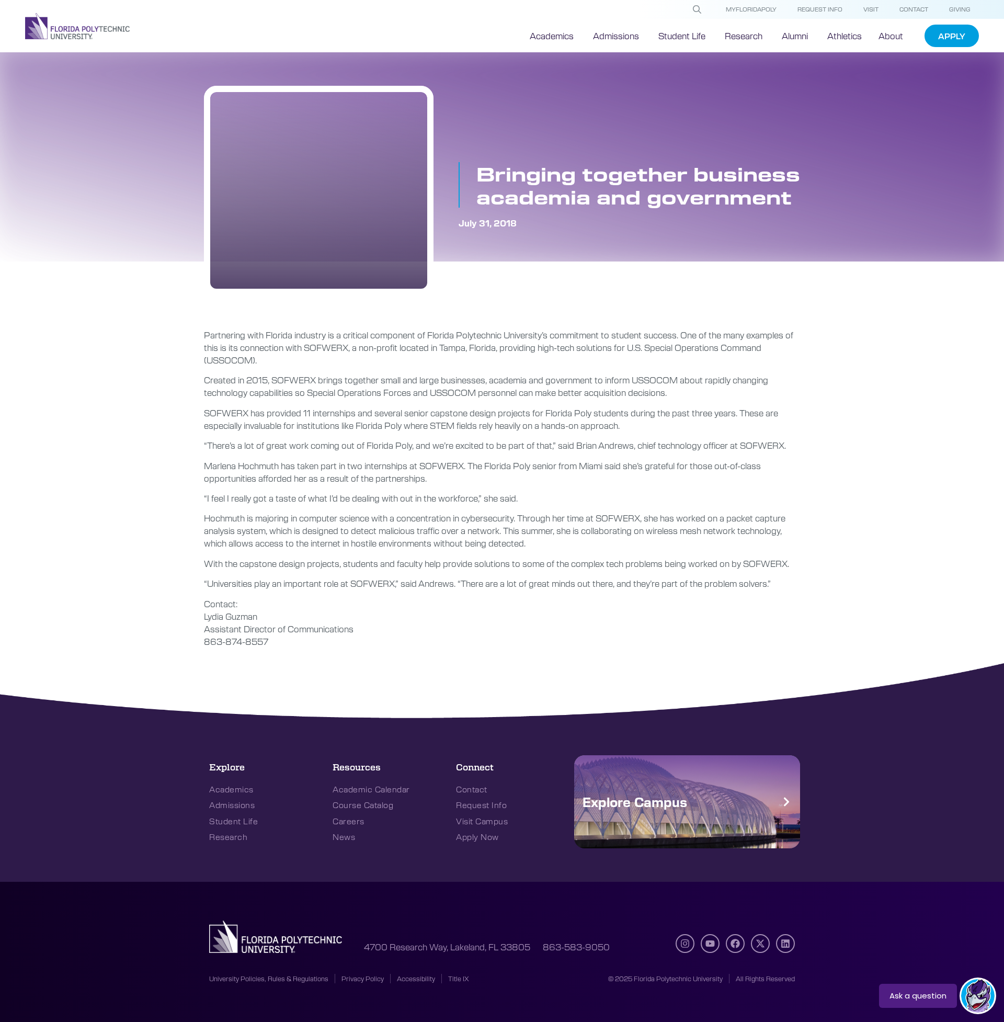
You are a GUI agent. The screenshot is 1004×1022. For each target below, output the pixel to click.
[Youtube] (710, 943)
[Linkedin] (785, 943)
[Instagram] (685, 943)
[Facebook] (735, 943)
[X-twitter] (760, 943)
